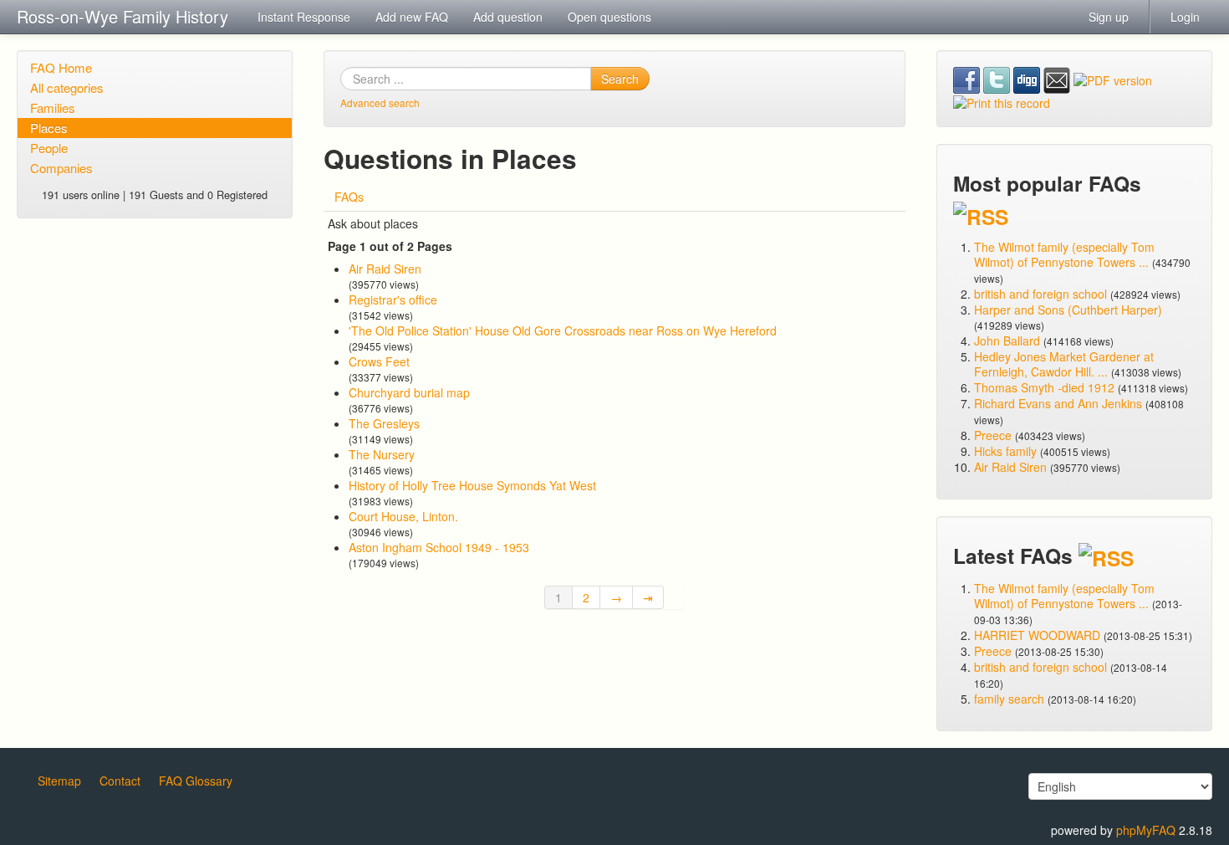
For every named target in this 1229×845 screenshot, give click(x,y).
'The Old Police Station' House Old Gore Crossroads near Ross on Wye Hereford (563, 330)
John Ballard (1007, 340)
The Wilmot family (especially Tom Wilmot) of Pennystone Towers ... (1064, 254)
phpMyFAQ (1145, 830)
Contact (119, 780)
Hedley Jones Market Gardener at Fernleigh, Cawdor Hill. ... (1064, 364)
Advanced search (380, 102)
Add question (508, 16)
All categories (67, 87)
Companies (61, 168)
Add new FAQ (411, 16)
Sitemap (59, 780)
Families (52, 107)
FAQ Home (61, 67)
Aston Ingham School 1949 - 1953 (439, 547)
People (49, 147)
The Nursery (382, 454)
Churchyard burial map (409, 392)
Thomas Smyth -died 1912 (1044, 387)
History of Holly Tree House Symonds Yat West (472, 485)
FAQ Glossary (195, 780)
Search (620, 78)
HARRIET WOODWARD (1037, 635)
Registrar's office (393, 299)
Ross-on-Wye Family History (122, 16)
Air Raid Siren (385, 268)
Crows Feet (379, 361)
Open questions (609, 16)
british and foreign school (1040, 293)
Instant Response (304, 16)
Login (1185, 16)
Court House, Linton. (403, 516)
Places (49, 127)
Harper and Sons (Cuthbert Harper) (1068, 309)
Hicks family (1007, 451)
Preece (993, 435)
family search (1011, 698)
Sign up (1109, 16)
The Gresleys (384, 423)
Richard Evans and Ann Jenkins (1058, 403)
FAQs (349, 196)
